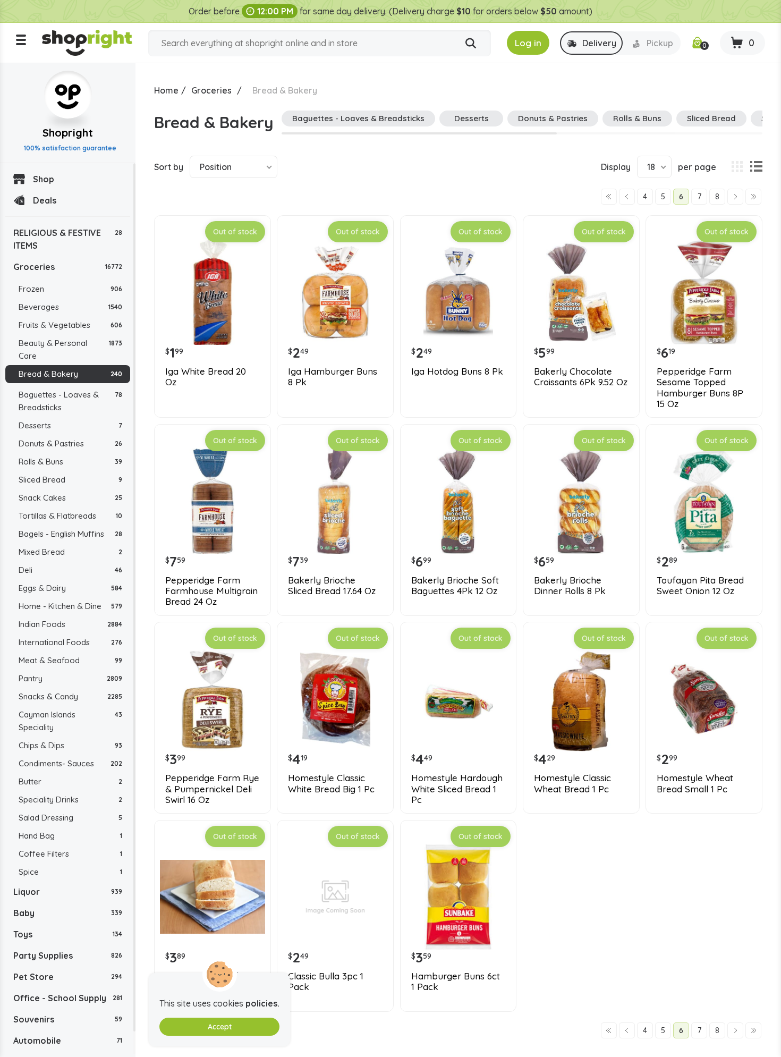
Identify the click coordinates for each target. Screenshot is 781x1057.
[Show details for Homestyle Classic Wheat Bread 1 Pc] (581, 698)
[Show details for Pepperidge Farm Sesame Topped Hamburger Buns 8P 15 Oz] (704, 292)
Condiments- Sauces (70, 763)
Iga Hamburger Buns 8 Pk (332, 376)
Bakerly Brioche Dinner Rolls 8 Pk (570, 585)
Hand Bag (70, 836)
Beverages (70, 307)
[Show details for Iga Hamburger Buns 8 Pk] (335, 292)
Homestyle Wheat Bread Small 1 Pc (695, 783)
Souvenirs (67, 1019)
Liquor (67, 891)
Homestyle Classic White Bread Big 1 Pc (331, 783)
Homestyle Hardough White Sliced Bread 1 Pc (457, 789)
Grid (737, 166)
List (756, 166)
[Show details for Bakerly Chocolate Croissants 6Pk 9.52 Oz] (581, 292)
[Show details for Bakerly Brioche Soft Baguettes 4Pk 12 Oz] (458, 501)
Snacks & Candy (70, 696)
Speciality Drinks (70, 799)
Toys (67, 934)
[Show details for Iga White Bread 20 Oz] (212, 292)
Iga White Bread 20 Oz (205, 376)
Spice (70, 872)
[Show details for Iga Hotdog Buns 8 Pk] (458, 292)
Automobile (67, 1040)
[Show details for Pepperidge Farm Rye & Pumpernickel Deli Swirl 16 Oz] (212, 698)
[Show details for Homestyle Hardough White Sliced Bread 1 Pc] (458, 698)
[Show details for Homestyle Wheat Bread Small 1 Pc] (704, 698)
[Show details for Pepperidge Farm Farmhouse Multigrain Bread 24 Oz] (212, 501)
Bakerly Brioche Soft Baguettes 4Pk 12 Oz (455, 585)
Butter (70, 781)
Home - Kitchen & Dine (70, 606)
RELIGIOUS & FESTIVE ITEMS (67, 239)
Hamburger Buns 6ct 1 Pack (455, 981)
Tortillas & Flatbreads (70, 516)
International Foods (70, 642)
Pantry (70, 678)
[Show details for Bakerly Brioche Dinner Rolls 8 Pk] (581, 501)
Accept (220, 1026)
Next (735, 197)
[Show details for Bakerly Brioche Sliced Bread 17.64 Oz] (335, 501)
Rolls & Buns (70, 461)
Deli (70, 570)
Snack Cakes (70, 498)
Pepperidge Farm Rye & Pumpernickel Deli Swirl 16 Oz (212, 789)
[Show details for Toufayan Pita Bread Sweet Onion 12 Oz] (704, 501)
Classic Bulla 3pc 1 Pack (325, 981)
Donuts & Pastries (70, 443)
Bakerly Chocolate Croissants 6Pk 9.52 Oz (580, 376)
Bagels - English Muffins (70, 534)
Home (166, 90)
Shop (43, 179)
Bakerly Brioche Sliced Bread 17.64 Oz (332, 585)
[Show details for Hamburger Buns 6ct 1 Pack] (458, 897)
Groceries (67, 266)
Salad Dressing (70, 818)
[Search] (471, 43)
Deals (44, 200)
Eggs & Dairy (70, 588)
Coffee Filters (70, 854)
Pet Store (67, 976)
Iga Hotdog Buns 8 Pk (457, 371)
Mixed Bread (70, 552)
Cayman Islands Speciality (70, 720)
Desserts (70, 425)
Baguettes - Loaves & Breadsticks (70, 401)
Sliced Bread (70, 480)
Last (753, 197)
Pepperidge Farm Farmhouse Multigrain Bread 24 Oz (211, 591)
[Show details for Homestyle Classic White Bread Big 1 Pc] (335, 698)
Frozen (70, 289)
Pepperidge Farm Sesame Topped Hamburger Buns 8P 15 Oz (700, 387)
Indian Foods (70, 624)
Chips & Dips (70, 745)
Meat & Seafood (70, 660)
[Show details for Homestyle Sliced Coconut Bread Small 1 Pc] (212, 897)
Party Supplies (67, 955)
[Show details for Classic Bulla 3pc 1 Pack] (335, 897)
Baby (67, 913)
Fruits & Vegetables (70, 325)
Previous (627, 197)
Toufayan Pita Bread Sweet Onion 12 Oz (700, 585)
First (609, 197)
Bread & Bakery (70, 374)
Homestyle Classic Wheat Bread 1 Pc (572, 783)
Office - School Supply (67, 998)
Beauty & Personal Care (70, 349)
